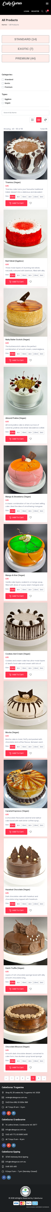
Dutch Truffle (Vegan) (14, 968)
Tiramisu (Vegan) (13, 182)
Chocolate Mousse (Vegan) (17, 1047)
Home (4, 25)
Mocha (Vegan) (12, 732)
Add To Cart (18, 203)
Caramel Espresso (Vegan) (17, 811)
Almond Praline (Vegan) (15, 418)
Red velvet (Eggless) (14, 261)
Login (26, 11)
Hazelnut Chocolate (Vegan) (17, 889)
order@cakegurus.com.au (16, 1097)
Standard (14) (25, 39)
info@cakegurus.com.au (16, 1129)
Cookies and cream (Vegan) (17, 654)
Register (35, 11)
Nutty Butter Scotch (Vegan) (17, 339)
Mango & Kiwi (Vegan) (15, 575)
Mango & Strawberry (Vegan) (18, 497)
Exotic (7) (25, 48)
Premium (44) (25, 58)
